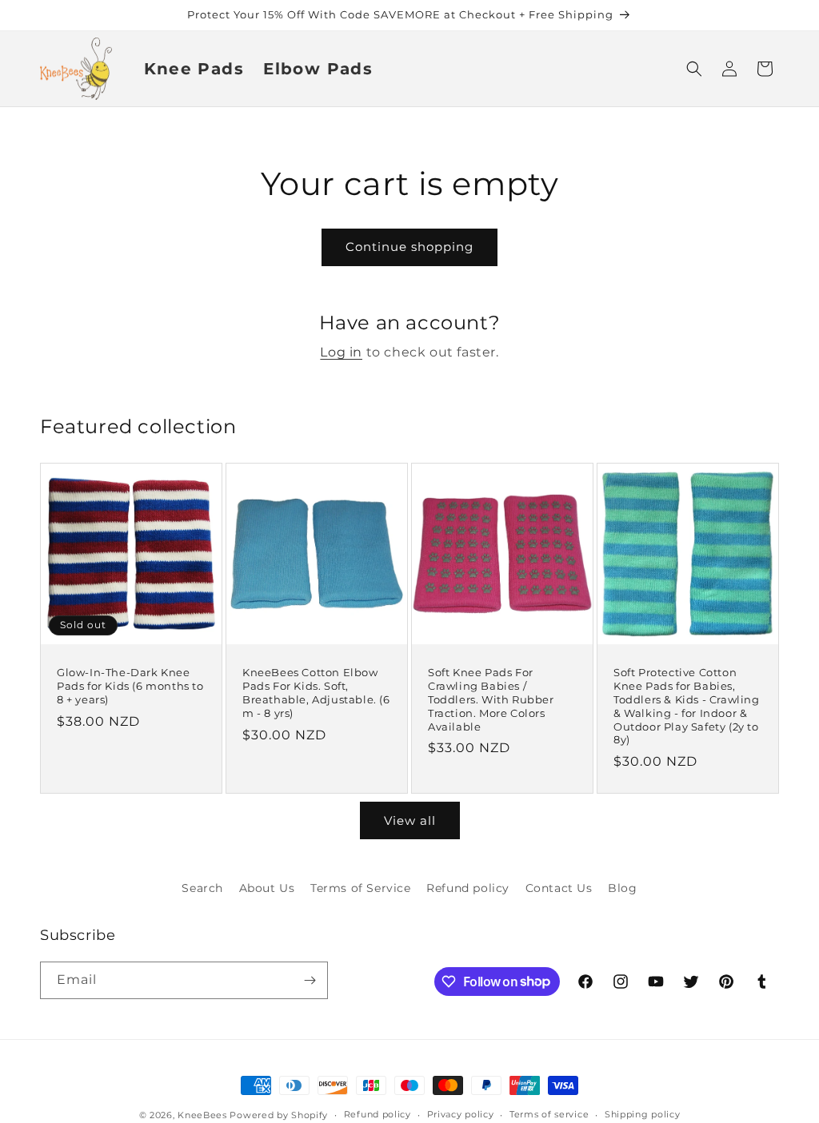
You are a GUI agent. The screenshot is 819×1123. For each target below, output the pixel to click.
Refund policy (467, 888)
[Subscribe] (309, 980)
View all (410, 820)
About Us (267, 888)
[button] (694, 68)
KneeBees (202, 1115)
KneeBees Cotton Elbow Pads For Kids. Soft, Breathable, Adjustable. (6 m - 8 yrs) (316, 692)
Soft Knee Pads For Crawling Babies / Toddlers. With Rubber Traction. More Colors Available (491, 699)
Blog (622, 888)
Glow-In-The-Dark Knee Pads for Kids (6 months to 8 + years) (130, 686)
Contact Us (559, 888)
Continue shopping (409, 246)
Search (202, 888)
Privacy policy (460, 1114)
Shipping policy (643, 1114)
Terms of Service (360, 888)
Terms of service (549, 1114)
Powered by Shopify (279, 1115)
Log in (341, 352)
